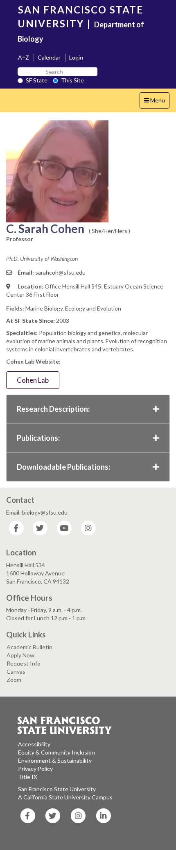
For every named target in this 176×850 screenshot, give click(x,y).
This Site (72, 80)
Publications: (38, 437)
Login (76, 57)
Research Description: (53, 408)
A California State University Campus (65, 797)
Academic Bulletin (29, 647)
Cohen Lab (33, 380)
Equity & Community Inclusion (56, 752)
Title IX (27, 776)
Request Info (24, 663)
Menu (156, 102)
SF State (36, 80)
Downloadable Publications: (63, 466)
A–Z (23, 57)
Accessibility (34, 744)
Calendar (49, 57)
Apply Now (20, 655)
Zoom (14, 679)
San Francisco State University (57, 789)
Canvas (16, 671)
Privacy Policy (35, 768)
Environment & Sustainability (55, 760)
